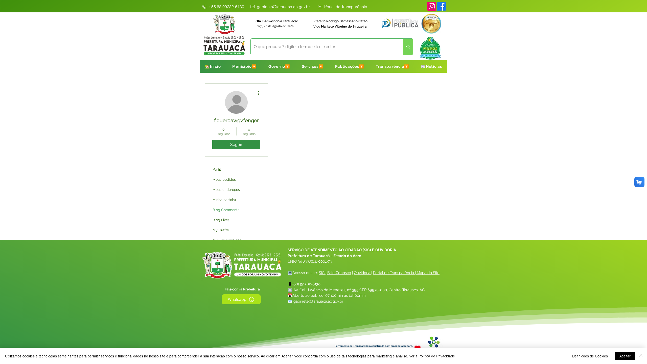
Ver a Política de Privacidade (432, 355)
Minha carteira (224, 200)
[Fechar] (641, 356)
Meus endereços (226, 190)
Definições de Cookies (590, 355)
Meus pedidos (224, 179)
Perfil (217, 169)
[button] (244, 66)
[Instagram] (431, 6)
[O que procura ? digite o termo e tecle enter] (408, 47)
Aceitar (625, 355)
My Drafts (221, 230)
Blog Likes (221, 220)
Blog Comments (226, 210)
